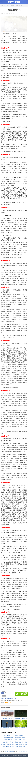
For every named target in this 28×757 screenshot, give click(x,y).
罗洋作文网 (11, 755)
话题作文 (13, 5)
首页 (8, 5)
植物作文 (19, 5)
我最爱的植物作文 (19, 735)
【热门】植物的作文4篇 (7, 742)
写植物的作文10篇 (5, 735)
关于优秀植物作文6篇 (6, 739)
